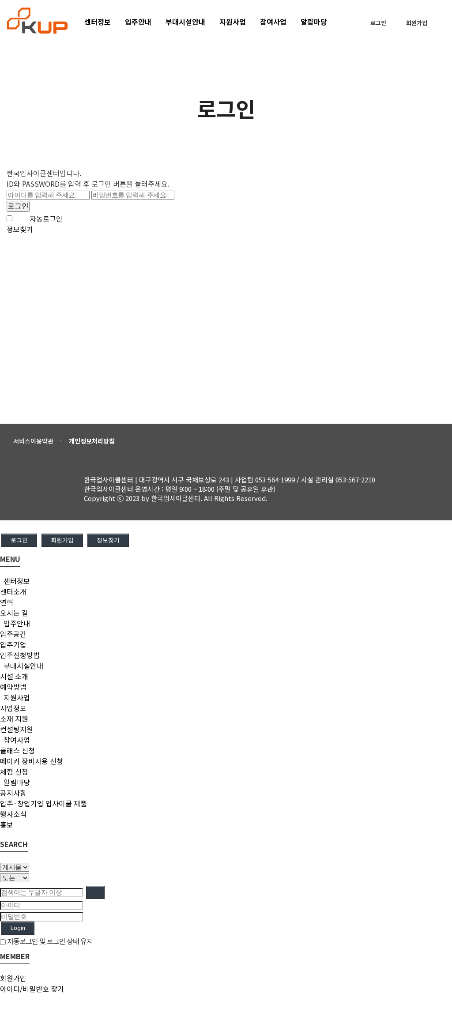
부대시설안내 (22, 665)
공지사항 (13, 792)
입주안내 (16, 623)
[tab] (226, 581)
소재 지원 (14, 718)
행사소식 (13, 814)
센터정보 (16, 581)
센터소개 (13, 591)
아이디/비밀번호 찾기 (32, 988)
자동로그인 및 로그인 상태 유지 (49, 941)
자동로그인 (46, 218)
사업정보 (13, 708)
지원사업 (16, 697)
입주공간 (13, 633)
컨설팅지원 (16, 729)
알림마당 (16, 782)
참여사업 (16, 739)
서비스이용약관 (33, 441)
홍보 (6, 824)
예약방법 (13, 686)
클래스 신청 (17, 750)
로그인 (378, 23)
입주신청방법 (20, 655)
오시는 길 (14, 612)
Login (18, 928)
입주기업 (13, 644)
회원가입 (416, 23)
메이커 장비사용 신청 (31, 761)
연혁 (6, 602)
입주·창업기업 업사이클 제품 (43, 803)
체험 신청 (14, 771)
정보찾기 (20, 229)
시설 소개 (14, 676)
